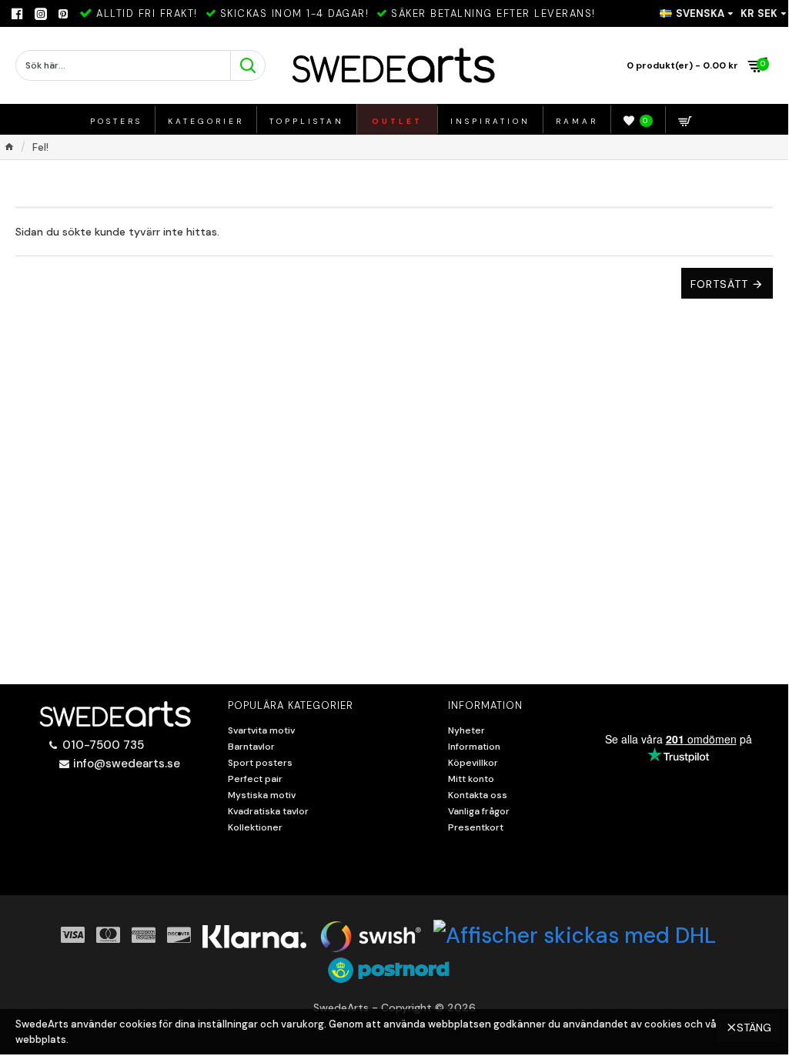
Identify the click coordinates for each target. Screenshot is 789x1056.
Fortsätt (719, 284)
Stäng (754, 1027)
